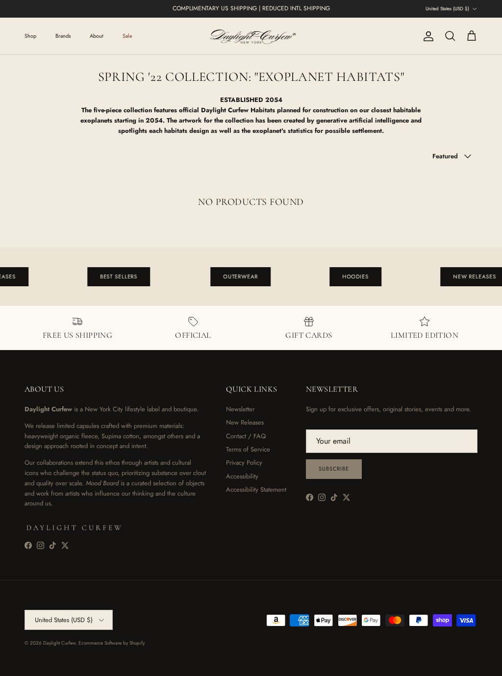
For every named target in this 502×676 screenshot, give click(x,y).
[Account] (426, 36)
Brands (63, 36)
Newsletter (240, 409)
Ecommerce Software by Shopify (111, 643)
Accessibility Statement (256, 489)
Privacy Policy (244, 462)
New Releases (245, 422)
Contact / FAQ (246, 436)
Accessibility (242, 476)
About (96, 36)
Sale (127, 36)
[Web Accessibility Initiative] (4, 665)
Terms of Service (248, 449)
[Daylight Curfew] (251, 36)
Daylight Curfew (59, 643)
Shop (30, 36)
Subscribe (334, 469)
